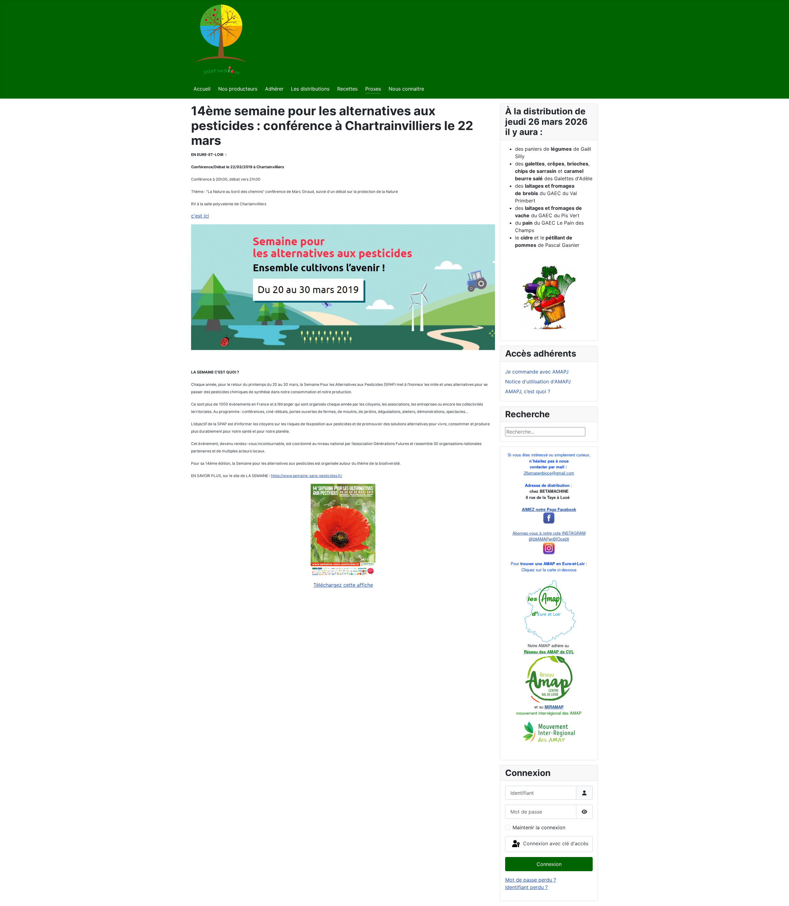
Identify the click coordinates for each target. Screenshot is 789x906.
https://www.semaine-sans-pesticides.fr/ (306, 475)
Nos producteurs (237, 89)
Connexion (549, 864)
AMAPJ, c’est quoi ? (527, 391)
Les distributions (310, 89)
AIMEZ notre (534, 509)
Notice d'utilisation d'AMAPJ (538, 381)
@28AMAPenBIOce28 (549, 539)
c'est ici (200, 216)
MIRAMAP (554, 707)
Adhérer (274, 89)
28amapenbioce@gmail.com (549, 473)
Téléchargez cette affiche (343, 585)
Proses (373, 89)
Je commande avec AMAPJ (537, 372)
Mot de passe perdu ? (530, 880)
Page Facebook (561, 509)
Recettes (347, 89)
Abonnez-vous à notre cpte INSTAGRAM (549, 533)
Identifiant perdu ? (526, 887)
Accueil (202, 89)
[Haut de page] (778, 894)
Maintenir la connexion (539, 827)
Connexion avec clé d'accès (554, 843)
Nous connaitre (406, 89)
